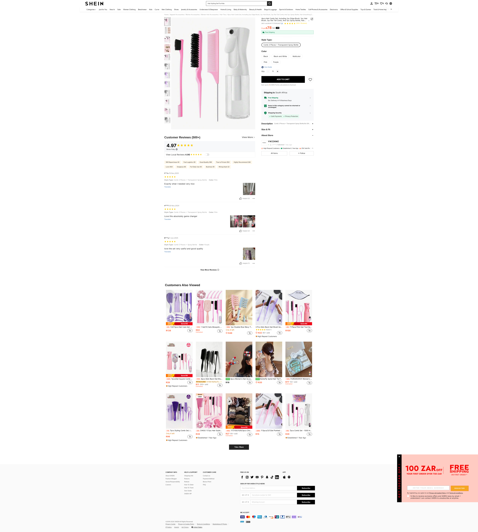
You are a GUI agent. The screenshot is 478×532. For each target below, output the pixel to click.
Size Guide (188, 491)
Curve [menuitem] (157, 9)
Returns (187, 479)
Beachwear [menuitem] (142, 9)
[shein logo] (94, 3)
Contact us (206, 476)
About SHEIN (170, 476)
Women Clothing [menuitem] (129, 9)
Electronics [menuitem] (334, 9)
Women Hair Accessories (209, 14)
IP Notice (169, 527)
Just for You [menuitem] (103, 9)
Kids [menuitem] (150, 9)
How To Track (188, 488)
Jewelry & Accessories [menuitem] (189, 9)
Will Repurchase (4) (172, 162)
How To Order (189, 485)
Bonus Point (207, 482)
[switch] (207, 154)
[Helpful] (240, 198)
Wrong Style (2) (224, 167)
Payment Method (208, 479)
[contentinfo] (277, 516)
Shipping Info (188, 476)
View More (239, 447)
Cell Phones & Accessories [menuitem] (317, 9)
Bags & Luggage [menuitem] (270, 9)
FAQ (204, 485)
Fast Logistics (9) (189, 162)
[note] (179, 323)
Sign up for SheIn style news (252, 484)
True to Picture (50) (223, 162)
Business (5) (210, 167)
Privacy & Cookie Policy (186, 524)
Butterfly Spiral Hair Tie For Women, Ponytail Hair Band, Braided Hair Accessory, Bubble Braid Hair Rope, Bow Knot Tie (269, 379)
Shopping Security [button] (275, 113)
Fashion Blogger (171, 479)
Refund (186, 482)
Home (166, 14)
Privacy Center (171, 524)
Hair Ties (223, 14)
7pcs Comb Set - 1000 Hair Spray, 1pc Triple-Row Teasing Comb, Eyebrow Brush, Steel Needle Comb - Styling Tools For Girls (299, 431)
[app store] (284, 478)
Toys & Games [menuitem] (365, 9)
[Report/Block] (253, 198)
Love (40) (169, 167)
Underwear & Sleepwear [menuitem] (209, 9)
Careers (168, 485)
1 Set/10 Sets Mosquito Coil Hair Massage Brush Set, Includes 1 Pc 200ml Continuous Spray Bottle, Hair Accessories (209, 327)
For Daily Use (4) (196, 167)
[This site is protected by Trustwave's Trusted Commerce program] (242, 522)
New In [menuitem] (112, 9)
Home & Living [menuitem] (225, 9)
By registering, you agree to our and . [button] (435, 493)
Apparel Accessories (177, 14)
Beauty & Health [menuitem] (255, 9)
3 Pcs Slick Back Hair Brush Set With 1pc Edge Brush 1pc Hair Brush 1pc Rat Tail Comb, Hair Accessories (269, 327)
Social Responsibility (173, 482)
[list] (260, 477)
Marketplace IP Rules (220, 524)
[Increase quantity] (277, 71)
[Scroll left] (388, 9)
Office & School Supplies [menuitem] (349, 9)
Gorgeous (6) (181, 167)
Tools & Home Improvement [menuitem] (383, 9)
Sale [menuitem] (119, 9)
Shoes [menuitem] (176, 9)
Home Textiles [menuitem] (301, 9)
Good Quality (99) (206, 162)
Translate (167, 187)
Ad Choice (185, 527)
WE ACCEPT (244, 512)
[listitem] (179, 314)
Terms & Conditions (203, 524)
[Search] (269, 3)
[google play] (289, 478)
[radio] (280, 45)
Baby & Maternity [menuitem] (240, 9)
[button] (386, 3)
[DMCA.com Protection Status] (248, 522)
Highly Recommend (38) (242, 162)
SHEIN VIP (188, 494)
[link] (376, 3)
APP (284, 472)
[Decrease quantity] (268, 71)
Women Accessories (193, 14)
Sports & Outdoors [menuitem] (286, 9)
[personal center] (371, 3)
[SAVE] (310, 79)
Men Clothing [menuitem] (167, 9)
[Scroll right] (391, 9)
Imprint (176, 527)
